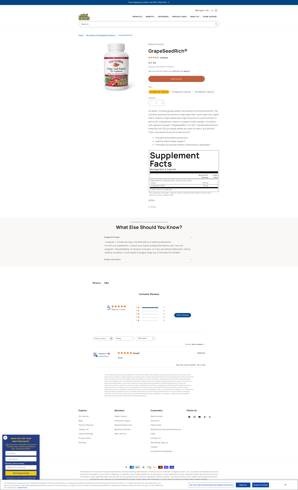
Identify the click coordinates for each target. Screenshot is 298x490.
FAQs (153, 433)
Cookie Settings (86, 433)
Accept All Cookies (261, 485)
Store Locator (157, 416)
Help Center (156, 425)
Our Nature (84, 416)
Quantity (152, 98)
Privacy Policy (85, 438)
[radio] (159, 92)
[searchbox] (101, 338)
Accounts (155, 420)
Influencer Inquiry (123, 420)
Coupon (154, 447)
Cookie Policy (22, 488)
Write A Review (182, 315)
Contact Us (156, 438)
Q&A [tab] (106, 283)
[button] (138, 17)
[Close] (285, 484)
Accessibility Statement (161, 451)
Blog (81, 420)
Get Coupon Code (21, 473)
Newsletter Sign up (159, 442)
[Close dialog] (5, 438)
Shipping (151, 67)
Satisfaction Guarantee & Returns (166, 429)
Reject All (243, 485)
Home (81, 35)
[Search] (216, 24)
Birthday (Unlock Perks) (14, 463)
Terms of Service (86, 425)
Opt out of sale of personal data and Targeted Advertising (211, 485)
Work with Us (120, 433)
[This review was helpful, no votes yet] (198, 365)
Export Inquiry (121, 416)
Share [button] (153, 207)
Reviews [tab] (97, 283)
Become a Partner (123, 429)
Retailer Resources (123, 425)
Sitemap (82, 442)
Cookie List (84, 429)
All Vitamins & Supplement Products (100, 35)
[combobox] (149, 24)
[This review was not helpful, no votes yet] (203, 365)
